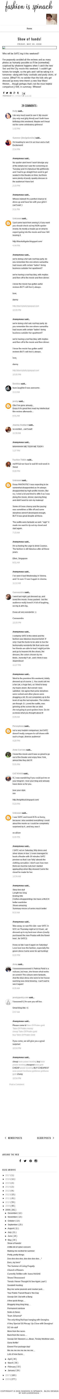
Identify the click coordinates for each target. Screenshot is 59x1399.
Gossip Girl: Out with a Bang (19, 1297)
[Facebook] (20, 1161)
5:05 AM (16, 717)
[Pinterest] (30, 1161)
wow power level (20, 1071)
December (13, 1213)
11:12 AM (17, 583)
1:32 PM (16, 129)
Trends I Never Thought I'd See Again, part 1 (27, 1281)
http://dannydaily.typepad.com (26, 306)
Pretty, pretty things (15, 1255)
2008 (7, 1210)
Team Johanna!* (14, 1316)
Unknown (17, 218)
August (11, 1228)
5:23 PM (16, 804)
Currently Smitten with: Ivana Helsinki (23, 1274)
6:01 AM (16, 416)
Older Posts (44, 1138)
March (11, 1363)
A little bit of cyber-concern (19, 1247)
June (10, 1236)
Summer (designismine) (24, 138)
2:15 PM (16, 186)
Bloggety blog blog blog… (18, 1304)
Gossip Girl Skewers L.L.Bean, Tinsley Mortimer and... (31, 1339)
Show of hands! (14, 1243)
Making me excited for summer (21, 1251)
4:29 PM (16, 741)
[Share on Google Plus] (15, 93)
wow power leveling (27, 1062)
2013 (7, 1191)
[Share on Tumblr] (18, 93)
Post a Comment (16, 1084)
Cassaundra (19, 592)
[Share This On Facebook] (4, 93)
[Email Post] (23, 93)
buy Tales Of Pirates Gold (24, 1035)
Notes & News (13, 1312)
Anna (15, 964)
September (13, 1224)
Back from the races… (17, 1335)
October (11, 1221)
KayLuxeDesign (31, 1393)
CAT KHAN (18, 773)
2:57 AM (16, 1012)
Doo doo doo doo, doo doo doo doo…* (24, 1258)
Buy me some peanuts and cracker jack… (25, 1289)
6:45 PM (16, 837)
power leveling (26, 1068)
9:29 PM (16, 471)
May (10, 1240)
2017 (7, 1175)
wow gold (39, 1065)
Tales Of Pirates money (23, 1028)
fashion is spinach (32, 1391)
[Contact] (39, 1161)
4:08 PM (16, 245)
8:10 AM (16, 913)
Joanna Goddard (21, 425)
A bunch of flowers (15, 1270)
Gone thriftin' (13, 1343)
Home (29, 28)
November (13, 1217)
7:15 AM (16, 532)
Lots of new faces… (16, 1354)
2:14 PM (16, 149)
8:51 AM (16, 562)
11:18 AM (17, 433)
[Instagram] (35, 1161)
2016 (7, 1179)
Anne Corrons (19, 750)
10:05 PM (17, 310)
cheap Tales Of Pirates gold (25, 1031)
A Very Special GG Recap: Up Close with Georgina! (30, 1323)
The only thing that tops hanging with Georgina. (28, 1320)
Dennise (17, 384)
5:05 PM (16, 764)
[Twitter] (25, 1161)
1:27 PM (16, 451)
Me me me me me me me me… (21, 1350)
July (10, 1232)
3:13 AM (16, 392)
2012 (7, 1194)
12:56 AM (17, 876)
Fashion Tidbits (20, 460)
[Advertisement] (29, 1110)
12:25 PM (17, 622)
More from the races (16, 1331)
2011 (7, 1198)
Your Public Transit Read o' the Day (23, 1293)
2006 (7, 1379)
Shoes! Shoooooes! (16, 1278)
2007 (7, 1375)
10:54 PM (17, 1078)
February (12, 1367)
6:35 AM (16, 988)
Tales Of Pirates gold (35, 1025)
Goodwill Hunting (15, 1285)
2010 (7, 1202)
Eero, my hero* (14, 1262)
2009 (7, 1206)
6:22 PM (16, 955)
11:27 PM (17, 665)
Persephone (18, 726)
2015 (7, 1183)
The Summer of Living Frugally (21, 1266)
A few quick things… (16, 1301)
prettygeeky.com (21, 997)
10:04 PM (17, 1048)
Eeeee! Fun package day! (18, 1347)
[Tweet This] (8, 93)
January (11, 1370)
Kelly (15, 111)
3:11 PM (16, 209)
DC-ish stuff (12, 1327)
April (10, 1359)
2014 (7, 1187)
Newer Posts (14, 1138)
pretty (16, 401)
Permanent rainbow (16, 1308)
